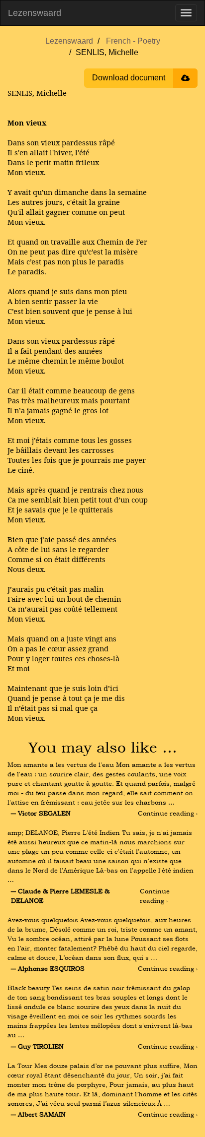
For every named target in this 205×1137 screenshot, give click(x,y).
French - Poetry (133, 41)
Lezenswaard (34, 13)
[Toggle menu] (186, 12)
